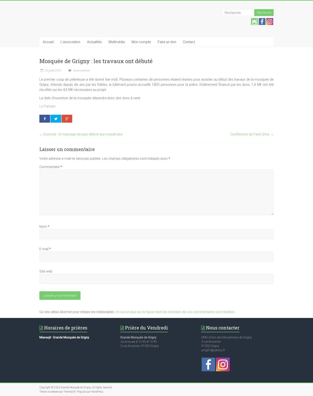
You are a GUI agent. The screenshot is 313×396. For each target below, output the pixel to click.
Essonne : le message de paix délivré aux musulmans (81, 134)
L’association (70, 42)
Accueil (48, 42)
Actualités (94, 42)
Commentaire (50, 167)
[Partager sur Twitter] (55, 119)
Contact (189, 42)
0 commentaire (81, 70)
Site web (45, 271)
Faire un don (167, 42)
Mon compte (141, 42)
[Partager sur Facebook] (44, 119)
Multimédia (117, 42)
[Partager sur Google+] (67, 119)
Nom (44, 227)
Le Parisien (47, 106)
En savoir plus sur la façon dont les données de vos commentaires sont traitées (175, 312)
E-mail (45, 249)
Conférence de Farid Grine (252, 134)
